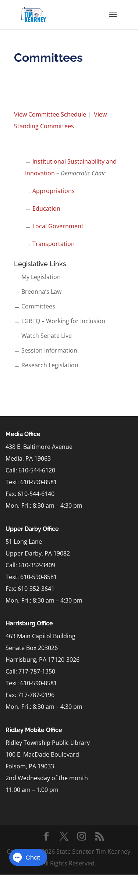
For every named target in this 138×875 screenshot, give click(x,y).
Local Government (58, 226)
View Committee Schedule (50, 114)
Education (46, 208)
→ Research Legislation (46, 365)
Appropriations (53, 191)
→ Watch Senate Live (43, 336)
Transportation (53, 244)
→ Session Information (45, 350)
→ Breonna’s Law (37, 292)
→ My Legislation (37, 277)
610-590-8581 (38, 482)
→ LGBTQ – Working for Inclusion (59, 321)
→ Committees (34, 306)
